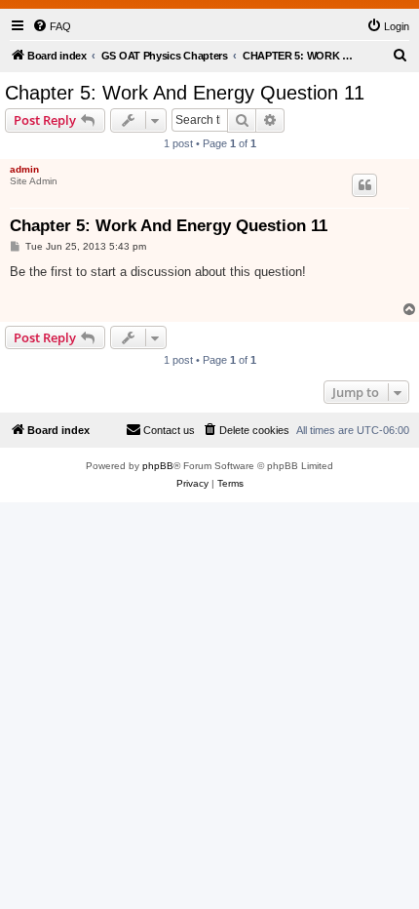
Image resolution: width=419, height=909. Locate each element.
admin (24, 169)
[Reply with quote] (364, 185)
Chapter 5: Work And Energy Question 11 (184, 92)
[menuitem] (51, 26)
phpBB (157, 465)
